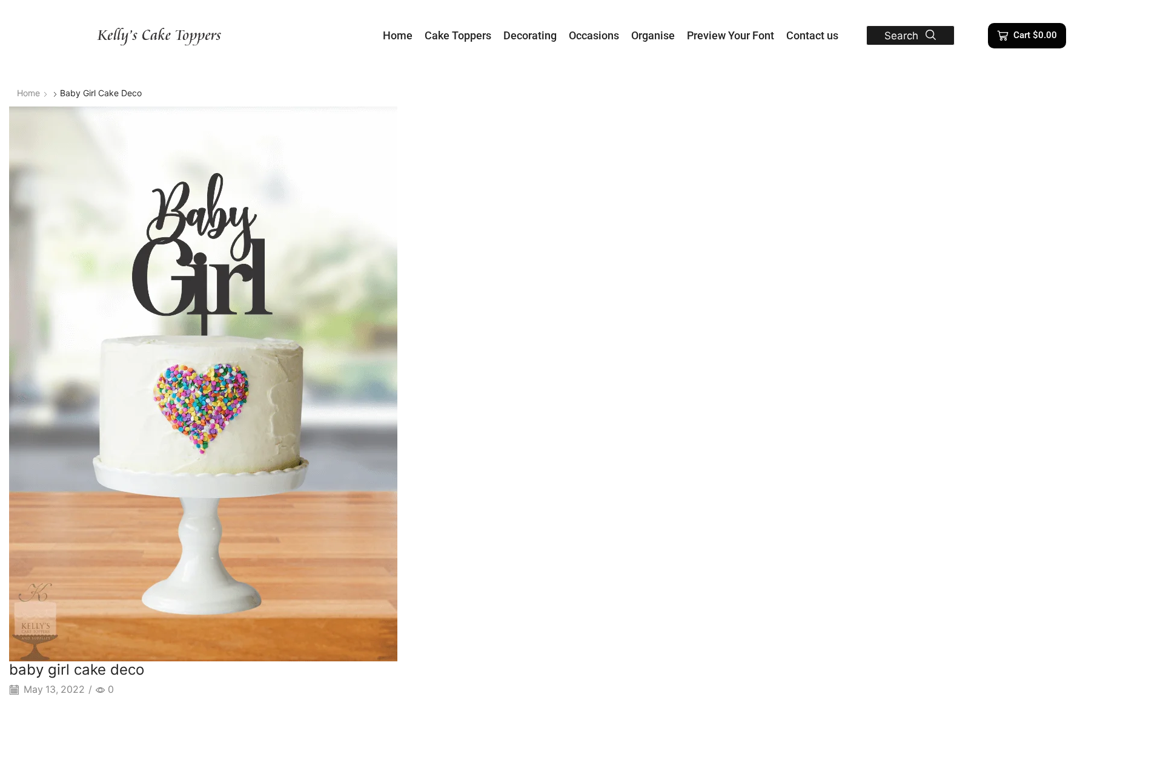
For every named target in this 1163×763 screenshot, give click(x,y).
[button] (910, 35)
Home (28, 93)
